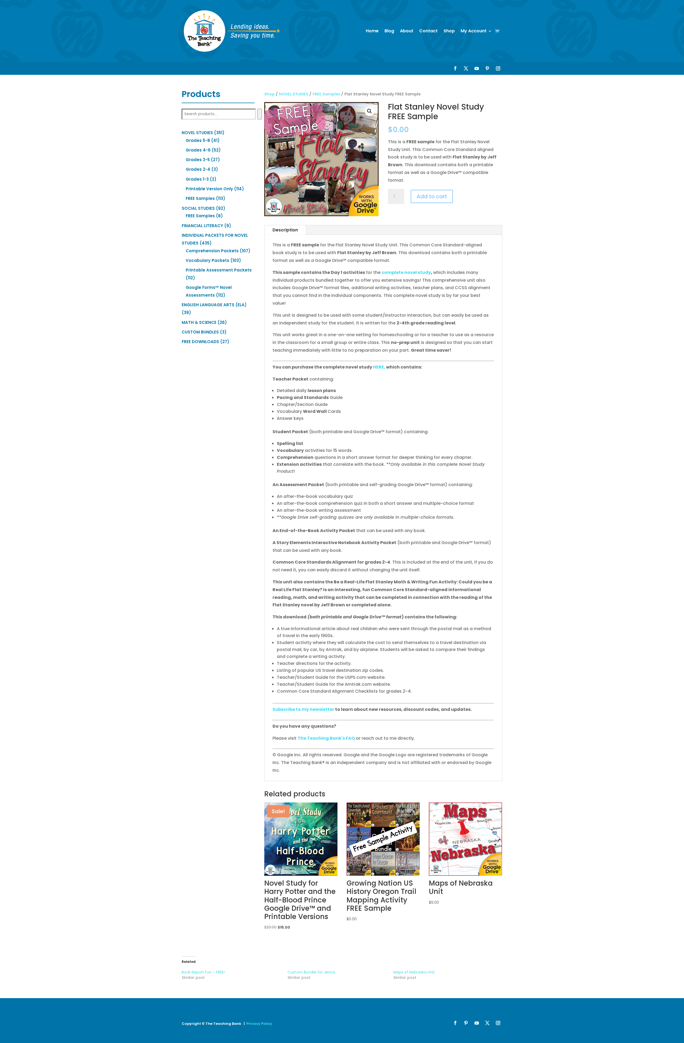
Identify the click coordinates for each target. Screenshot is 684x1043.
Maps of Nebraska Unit (414, 972)
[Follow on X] (466, 68)
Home (372, 31)
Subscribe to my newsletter (303, 709)
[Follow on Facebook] (455, 68)
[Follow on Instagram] (498, 68)
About (406, 31)
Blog (389, 31)
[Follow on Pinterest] (487, 68)
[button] (369, 111)
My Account (474, 31)
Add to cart (432, 196)
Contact (428, 31)
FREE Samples (326, 94)
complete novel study (406, 272)
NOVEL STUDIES (293, 94)
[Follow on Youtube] (476, 68)
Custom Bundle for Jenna (311, 972)
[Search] (259, 114)
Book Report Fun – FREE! (203, 972)
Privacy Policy (259, 1023)
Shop (449, 31)
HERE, (379, 367)
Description (285, 230)
